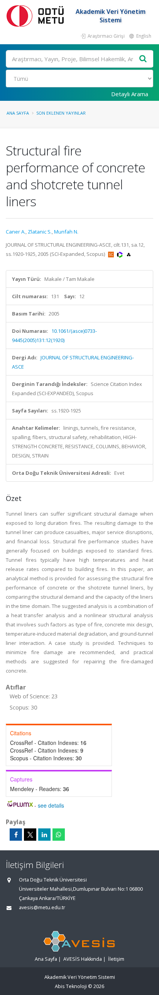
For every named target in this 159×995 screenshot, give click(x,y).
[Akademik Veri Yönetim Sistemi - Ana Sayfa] (37, 15)
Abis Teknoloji (71, 986)
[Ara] (143, 59)
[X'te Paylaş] (30, 834)
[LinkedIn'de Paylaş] (44, 834)
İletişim (116, 959)
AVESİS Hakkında (82, 959)
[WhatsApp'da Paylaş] (58, 834)
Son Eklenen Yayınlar (61, 113)
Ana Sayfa (18, 113)
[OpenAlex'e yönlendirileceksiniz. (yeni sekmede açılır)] (129, 253)
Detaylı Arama (129, 94)
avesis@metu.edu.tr (42, 907)
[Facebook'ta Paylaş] (16, 834)
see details (51, 805)
